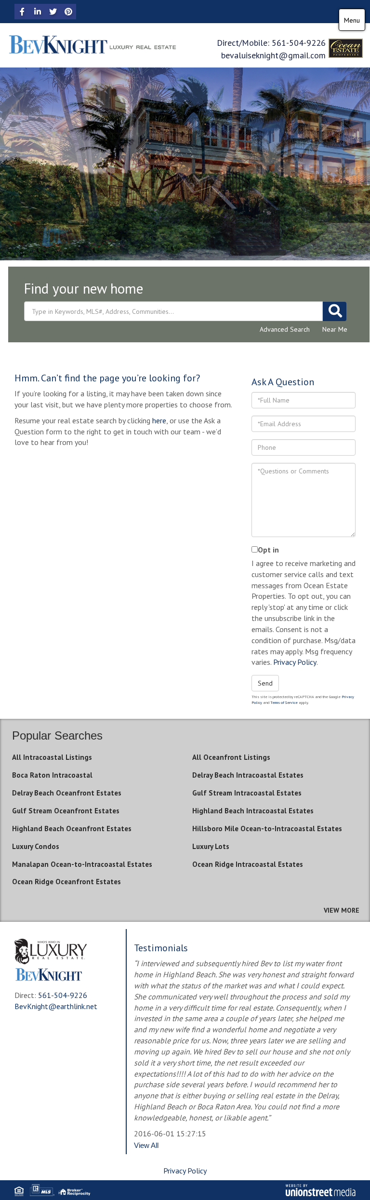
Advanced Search (285, 329)
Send (265, 683)
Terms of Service (284, 702)
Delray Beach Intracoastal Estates (248, 775)
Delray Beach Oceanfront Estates (66, 792)
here (159, 420)
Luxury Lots (210, 846)
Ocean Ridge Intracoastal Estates (247, 864)
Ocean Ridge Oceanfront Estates (66, 881)
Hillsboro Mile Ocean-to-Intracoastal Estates (267, 828)
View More (341, 910)
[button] (334, 311)
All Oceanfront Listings (231, 757)
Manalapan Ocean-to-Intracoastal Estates (82, 864)
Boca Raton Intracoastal (52, 775)
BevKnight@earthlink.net (55, 1006)
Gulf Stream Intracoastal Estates (247, 792)
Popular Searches (57, 735)
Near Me (334, 329)
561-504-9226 (299, 42)
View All (146, 1145)
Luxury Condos (35, 846)
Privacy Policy (295, 662)
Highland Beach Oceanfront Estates (72, 828)
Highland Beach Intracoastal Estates (253, 810)
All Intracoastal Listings (52, 757)
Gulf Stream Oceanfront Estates (65, 810)
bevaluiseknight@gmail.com (273, 55)
